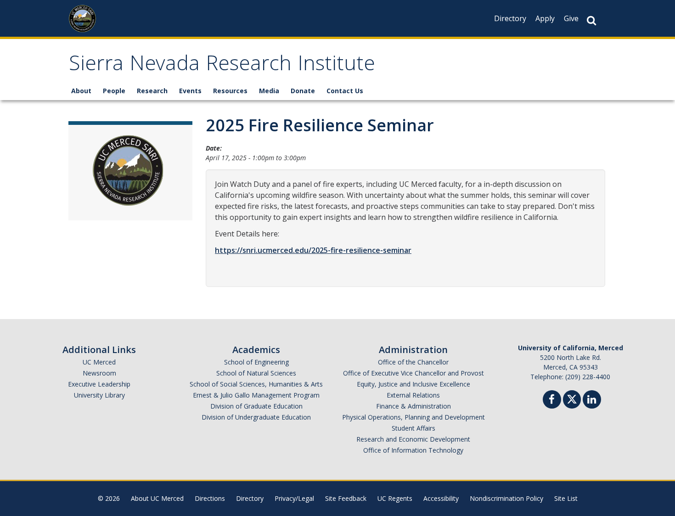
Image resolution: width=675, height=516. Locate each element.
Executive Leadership (99, 384)
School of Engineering (256, 362)
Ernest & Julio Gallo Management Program (256, 395)
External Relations (413, 395)
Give (571, 18)
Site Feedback (345, 498)
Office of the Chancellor (413, 362)
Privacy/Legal (294, 498)
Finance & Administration (413, 406)
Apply (545, 18)
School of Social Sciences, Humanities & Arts (256, 384)
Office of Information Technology (413, 450)
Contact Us (344, 90)
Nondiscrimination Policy (506, 498)
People (114, 90)
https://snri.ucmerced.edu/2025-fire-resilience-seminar (313, 250)
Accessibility (441, 498)
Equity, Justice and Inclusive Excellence (413, 384)
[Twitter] (572, 398)
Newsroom (99, 373)
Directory (510, 18)
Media (269, 90)
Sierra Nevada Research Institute (222, 66)
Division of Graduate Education (256, 406)
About (81, 90)
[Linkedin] (591, 400)
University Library (99, 395)
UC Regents (394, 498)
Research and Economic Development (413, 439)
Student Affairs (413, 428)
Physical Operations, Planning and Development (413, 417)
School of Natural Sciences (256, 373)
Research (152, 90)
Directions (210, 498)
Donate (303, 90)
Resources (230, 90)
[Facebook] (551, 400)
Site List (566, 498)
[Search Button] (591, 20)
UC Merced (99, 362)
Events (190, 90)
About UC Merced (157, 498)
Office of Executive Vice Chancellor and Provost (413, 373)
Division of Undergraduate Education (256, 417)
